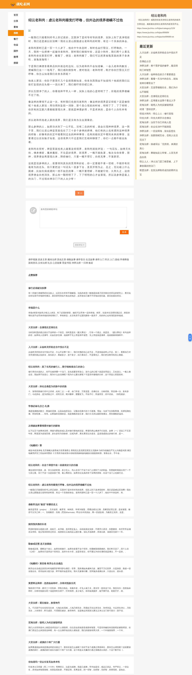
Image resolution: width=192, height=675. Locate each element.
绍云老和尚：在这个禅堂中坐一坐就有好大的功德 (53, 465)
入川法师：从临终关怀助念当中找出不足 (48, 347)
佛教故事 (71, 259)
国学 (16, 51)
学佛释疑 (124, 259)
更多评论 (79, 245)
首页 (16, 15)
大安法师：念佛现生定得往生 (43, 327)
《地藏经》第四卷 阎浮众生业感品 (45, 563)
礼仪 (50, 263)
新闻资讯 (32, 263)
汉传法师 (42, 263)
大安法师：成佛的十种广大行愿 (44, 642)
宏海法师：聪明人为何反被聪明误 (45, 622)
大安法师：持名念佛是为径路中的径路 (47, 386)
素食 (16, 27)
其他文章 (61, 259)
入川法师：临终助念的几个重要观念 (158, 74)
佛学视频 (32, 259)
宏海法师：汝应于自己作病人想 (155, 122)
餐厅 (16, 39)
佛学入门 (99, 259)
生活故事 (90, 259)
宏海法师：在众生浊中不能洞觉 (155, 126)
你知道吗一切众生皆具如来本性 (44, 662)
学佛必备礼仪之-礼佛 (38, 406)
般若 (91, 263)
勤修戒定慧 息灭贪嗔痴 (39, 544)
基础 (117, 259)
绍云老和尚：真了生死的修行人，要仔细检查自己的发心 (56, 367)
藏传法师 (52, 259)
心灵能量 (57, 263)
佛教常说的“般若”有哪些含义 (43, 504)
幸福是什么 (34, 308)
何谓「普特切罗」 (149, 109)
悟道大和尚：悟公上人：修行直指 (156, 113)
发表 (124, 232)
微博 (16, 57)
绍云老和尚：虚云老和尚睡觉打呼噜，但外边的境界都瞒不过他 (59, 485)
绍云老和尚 (159, 15)
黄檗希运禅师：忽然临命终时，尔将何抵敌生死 (52, 583)
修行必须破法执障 (37, 288)
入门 (112, 259)
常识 (107, 259)
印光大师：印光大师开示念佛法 (155, 118)
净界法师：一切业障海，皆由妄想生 (158, 131)
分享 (16, 21)
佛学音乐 (80, 259)
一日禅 (84, 263)
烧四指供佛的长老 (37, 524)
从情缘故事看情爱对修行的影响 (44, 426)
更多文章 (42, 259)
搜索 (16, 63)
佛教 (16, 33)
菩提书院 (66, 263)
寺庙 (16, 45)
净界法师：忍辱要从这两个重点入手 (158, 100)
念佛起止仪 (145, 61)
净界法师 (76, 263)
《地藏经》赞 (35, 445)
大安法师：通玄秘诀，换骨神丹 (44, 603)
